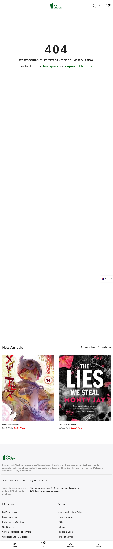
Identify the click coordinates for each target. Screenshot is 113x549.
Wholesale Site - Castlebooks (15, 537)
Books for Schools (10, 517)
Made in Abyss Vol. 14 (12, 425)
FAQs (60, 522)
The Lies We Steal (67, 425)
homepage (51, 66)
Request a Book (65, 532)
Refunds (61, 527)
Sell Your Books (9, 512)
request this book (78, 66)
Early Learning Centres (13, 522)
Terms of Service (65, 537)
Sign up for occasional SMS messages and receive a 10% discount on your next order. (54, 489)
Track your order (65, 517)
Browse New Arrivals (94, 347)
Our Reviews (8, 527)
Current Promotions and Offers (16, 532)
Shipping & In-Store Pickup (70, 512)
